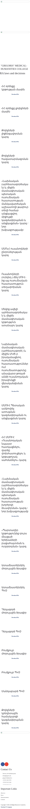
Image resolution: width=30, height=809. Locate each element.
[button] (15, 61)
